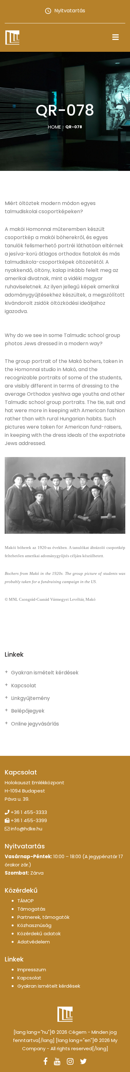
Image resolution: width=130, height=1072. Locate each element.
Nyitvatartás (69, 10)
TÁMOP (25, 900)
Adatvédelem (33, 941)
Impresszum (31, 969)
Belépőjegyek (27, 711)
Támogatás (31, 909)
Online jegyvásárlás (35, 723)
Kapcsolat (23, 685)
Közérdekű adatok (39, 933)
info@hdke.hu (26, 828)
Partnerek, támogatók (43, 917)
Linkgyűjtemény (30, 698)
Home (54, 126)
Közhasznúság (34, 925)
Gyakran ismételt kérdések (45, 672)
